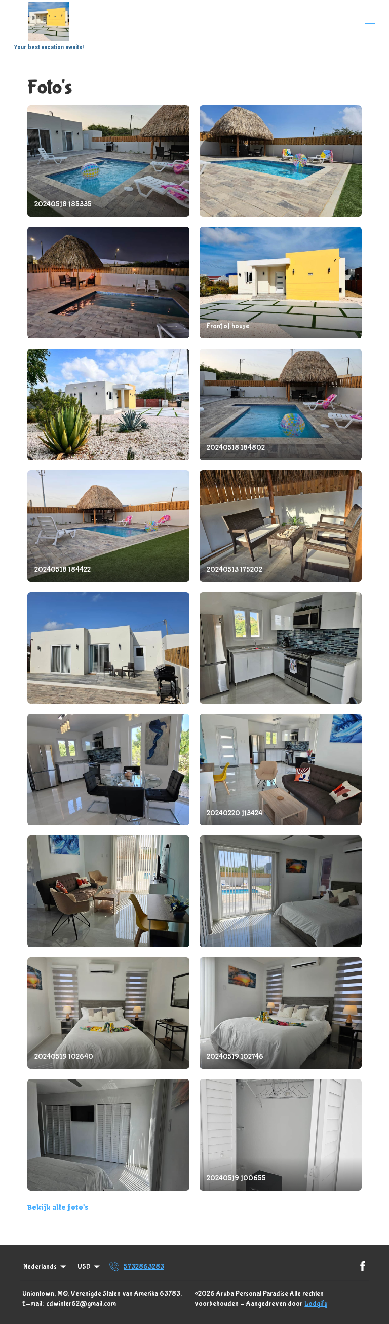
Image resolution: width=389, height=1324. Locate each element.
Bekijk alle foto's (57, 1207)
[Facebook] (363, 1266)
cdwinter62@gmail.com (81, 1304)
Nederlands (40, 1267)
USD (84, 1267)
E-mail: (33, 1304)
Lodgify (316, 1304)
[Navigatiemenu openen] (370, 27)
